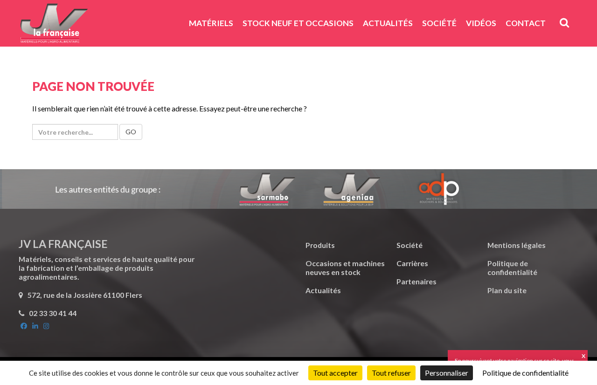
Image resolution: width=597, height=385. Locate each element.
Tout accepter (335, 372)
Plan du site (507, 290)
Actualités (388, 23)
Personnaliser (446, 372)
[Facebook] (24, 326)
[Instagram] (46, 326)
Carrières (412, 263)
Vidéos (481, 23)
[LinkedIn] (36, 326)
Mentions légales (516, 245)
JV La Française (54, 26)
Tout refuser (391, 372)
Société (439, 23)
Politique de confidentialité (512, 267)
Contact (526, 23)
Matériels (211, 23)
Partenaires (416, 281)
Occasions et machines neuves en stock (345, 267)
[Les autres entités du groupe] (298, 189)
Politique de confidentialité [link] (525, 372)
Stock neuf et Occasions (298, 23)
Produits (320, 245)
